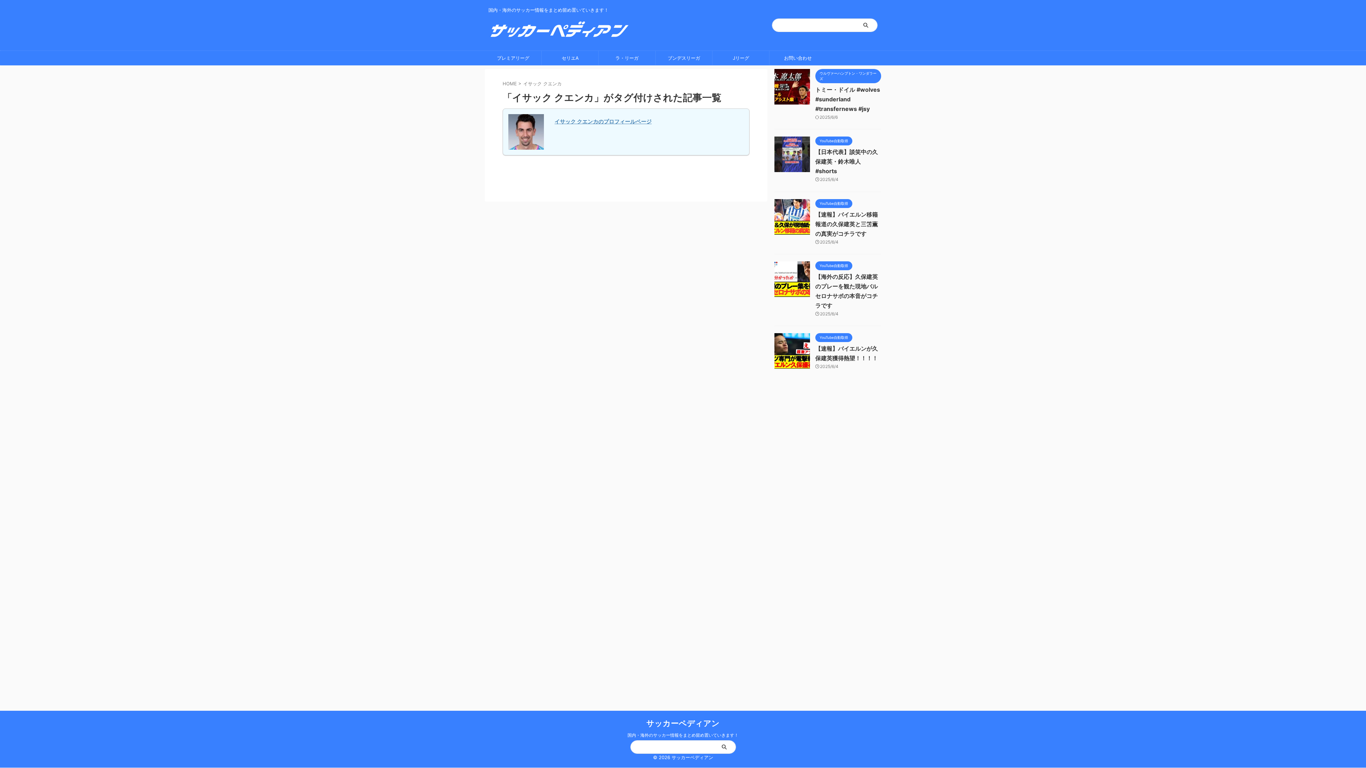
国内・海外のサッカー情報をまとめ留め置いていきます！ (683, 735)
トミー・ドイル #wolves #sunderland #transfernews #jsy (847, 99)
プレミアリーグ (513, 58)
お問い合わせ (798, 58)
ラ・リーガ (627, 58)
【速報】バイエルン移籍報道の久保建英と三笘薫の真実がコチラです (846, 224)
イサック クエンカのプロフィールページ (603, 121)
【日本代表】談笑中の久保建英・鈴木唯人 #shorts (846, 161)
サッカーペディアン (683, 723)
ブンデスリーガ (684, 58)
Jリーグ (741, 58)
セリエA (570, 58)
